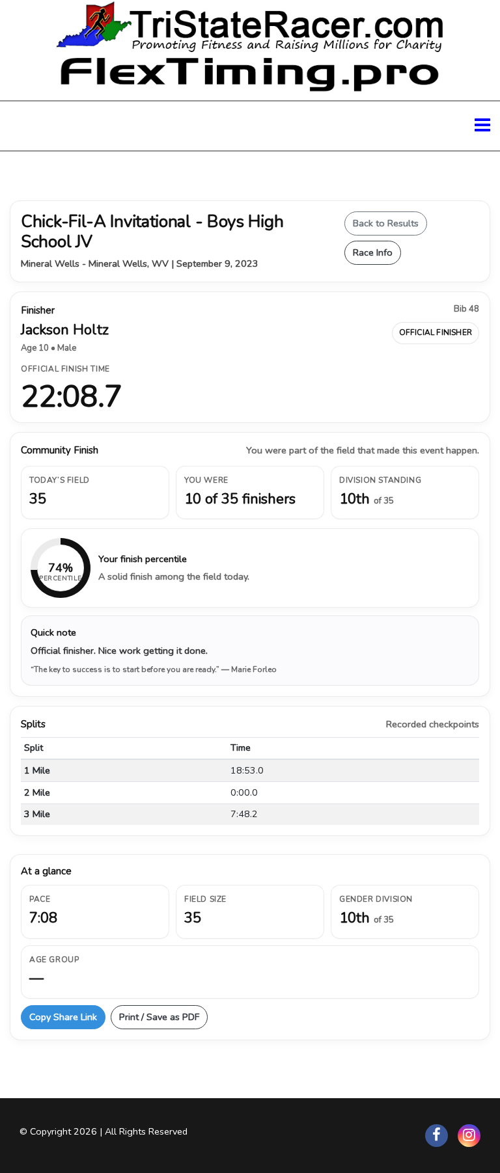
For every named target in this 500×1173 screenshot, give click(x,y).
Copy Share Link (63, 1016)
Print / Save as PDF (159, 1016)
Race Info (373, 252)
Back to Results (386, 223)
